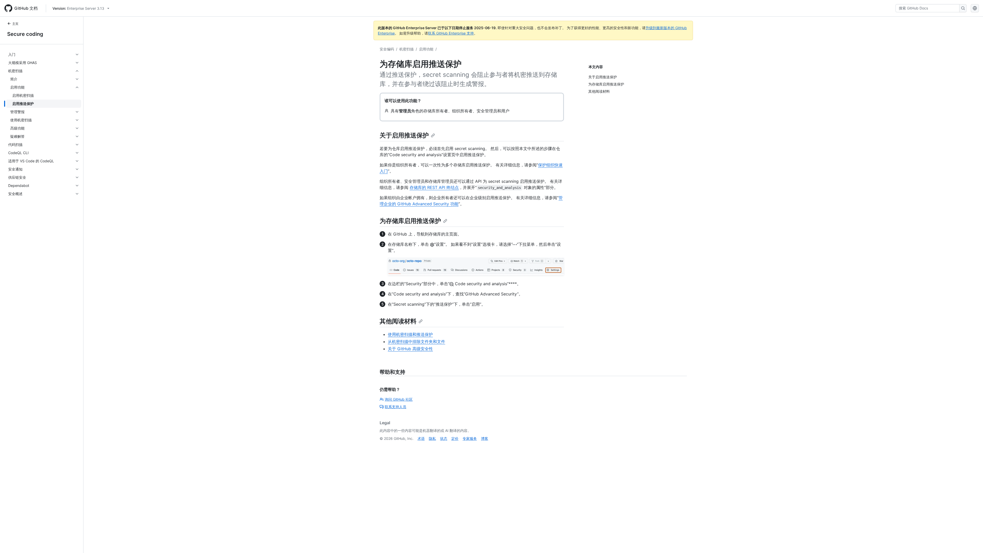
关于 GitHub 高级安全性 (410, 348)
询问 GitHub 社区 (399, 399)
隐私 (432, 438)
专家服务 (470, 438)
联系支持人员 (395, 407)
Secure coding (25, 34)
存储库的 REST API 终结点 (434, 187)
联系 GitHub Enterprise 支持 (451, 33)
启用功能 (426, 49)
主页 (15, 24)
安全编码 (387, 49)
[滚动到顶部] (972, 542)
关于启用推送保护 (404, 135)
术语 (421, 438)
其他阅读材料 (398, 321)
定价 (454, 438)
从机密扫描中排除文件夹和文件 (416, 341)
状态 (443, 438)
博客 (484, 438)
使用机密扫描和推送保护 (410, 334)
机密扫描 (406, 49)
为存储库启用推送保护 (410, 221)
